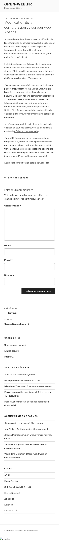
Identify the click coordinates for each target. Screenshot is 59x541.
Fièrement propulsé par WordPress (21, 530)
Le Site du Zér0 (11, 510)
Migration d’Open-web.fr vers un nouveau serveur (28, 386)
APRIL (7, 475)
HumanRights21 (12, 493)
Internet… (9, 356)
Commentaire (12, 205)
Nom (7, 245)
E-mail (8, 260)
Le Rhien (8, 504)
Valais (7, 444)
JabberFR (9, 499)
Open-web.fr (18, 4)
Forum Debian (11, 481)
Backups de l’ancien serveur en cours (22, 380)
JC (31, 18)
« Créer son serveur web (26, 131)
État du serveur (18, 178)
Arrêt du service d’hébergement (20, 374)
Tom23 (7, 429)
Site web (9, 275)
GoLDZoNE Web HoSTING (17, 487)
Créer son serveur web (15, 345)
